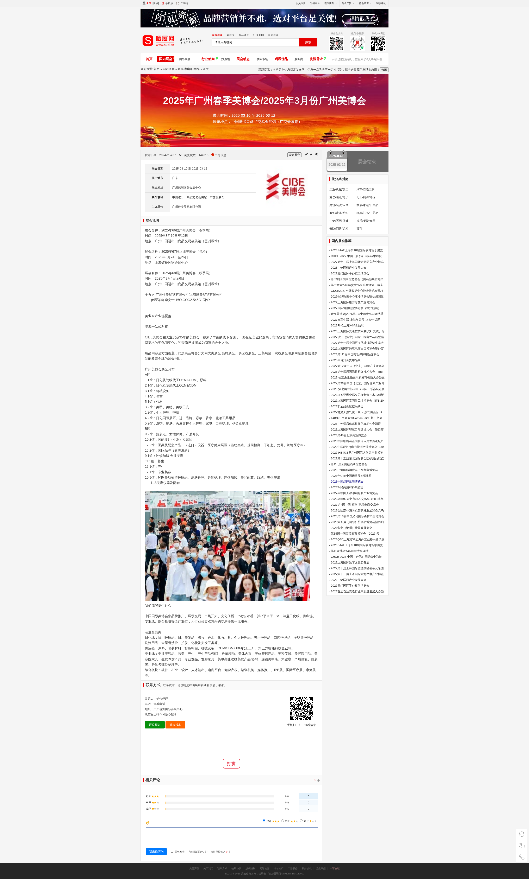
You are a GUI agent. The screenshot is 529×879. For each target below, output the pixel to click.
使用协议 (236, 868)
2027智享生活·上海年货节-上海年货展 (355, 319)
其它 (359, 228)
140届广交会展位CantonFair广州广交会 (356, 418)
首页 (149, 59)
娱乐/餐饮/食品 (365, 220)
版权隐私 (250, 868)
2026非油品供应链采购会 (347, 406)
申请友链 (335, 868)
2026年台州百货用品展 (346, 360)
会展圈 (230, 35)
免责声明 (194, 868)
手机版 (169, 3)
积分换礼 (307, 868)
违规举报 (321, 868)
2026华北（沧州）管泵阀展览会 (351, 527)
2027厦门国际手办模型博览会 (350, 273)
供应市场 (262, 59)
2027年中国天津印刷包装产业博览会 (354, 493)
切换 (155, 3)
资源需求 (316, 59)
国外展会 (273, 35)
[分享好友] (316, 154)
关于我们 (208, 868)
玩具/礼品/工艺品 (367, 213)
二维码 (184, 3)
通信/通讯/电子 (338, 197)
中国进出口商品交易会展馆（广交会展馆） (199, 197)
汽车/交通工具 (365, 189)
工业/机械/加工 (338, 189)
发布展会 (294, 154)
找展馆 (225, 59)
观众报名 (175, 724)
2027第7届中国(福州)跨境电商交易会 (355, 504)
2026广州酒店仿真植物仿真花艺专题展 (356, 423)
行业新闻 (258, 35)
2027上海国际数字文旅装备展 (350, 562)
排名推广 (279, 868)
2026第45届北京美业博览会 (349, 435)
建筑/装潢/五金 (338, 205)
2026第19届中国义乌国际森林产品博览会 (357, 516)
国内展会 (217, 35)
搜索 (308, 42)
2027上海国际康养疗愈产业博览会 (353, 302)
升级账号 (315, 3)
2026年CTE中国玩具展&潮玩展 (351, 475)
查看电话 (159, 704)
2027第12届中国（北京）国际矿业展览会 (357, 366)
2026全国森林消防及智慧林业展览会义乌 (357, 510)
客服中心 (381, 3)
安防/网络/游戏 (338, 228)
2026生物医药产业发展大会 (348, 267)
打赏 (231, 763)
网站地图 (264, 868)
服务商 (298, 59)
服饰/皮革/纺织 (338, 213)
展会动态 (243, 35)
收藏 (384, 69)
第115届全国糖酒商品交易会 (349, 464)
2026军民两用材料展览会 (347, 487)
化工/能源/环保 (365, 197)
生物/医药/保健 (338, 220)
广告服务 (293, 868)
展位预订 (155, 724)
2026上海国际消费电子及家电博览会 (354, 470)
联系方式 (222, 868)
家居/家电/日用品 (189, 69)
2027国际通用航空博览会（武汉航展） (356, 308)
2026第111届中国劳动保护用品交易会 (355, 354)
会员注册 (301, 3)
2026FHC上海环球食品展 (347, 325)
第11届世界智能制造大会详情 (349, 551)
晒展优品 (281, 59)
